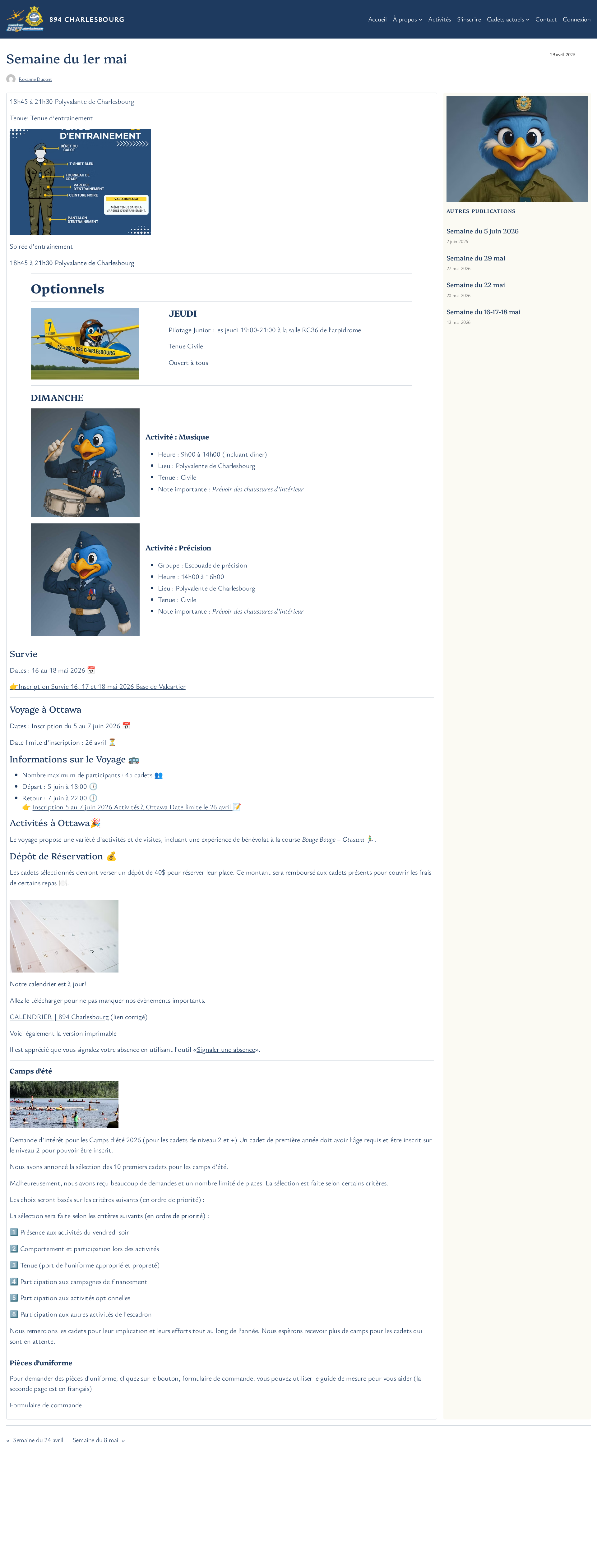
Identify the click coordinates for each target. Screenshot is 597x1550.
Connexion (577, 19)
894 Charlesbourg (86, 19)
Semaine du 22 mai (476, 284)
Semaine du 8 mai (95, 1439)
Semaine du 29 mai (476, 257)
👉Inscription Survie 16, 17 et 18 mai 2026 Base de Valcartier (98, 686)
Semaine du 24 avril (38, 1439)
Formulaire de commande (46, 1404)
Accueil (377, 19)
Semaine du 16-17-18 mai (484, 311)
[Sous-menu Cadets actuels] (528, 19)
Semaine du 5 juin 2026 (483, 230)
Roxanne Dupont (35, 79)
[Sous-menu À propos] (420, 19)
